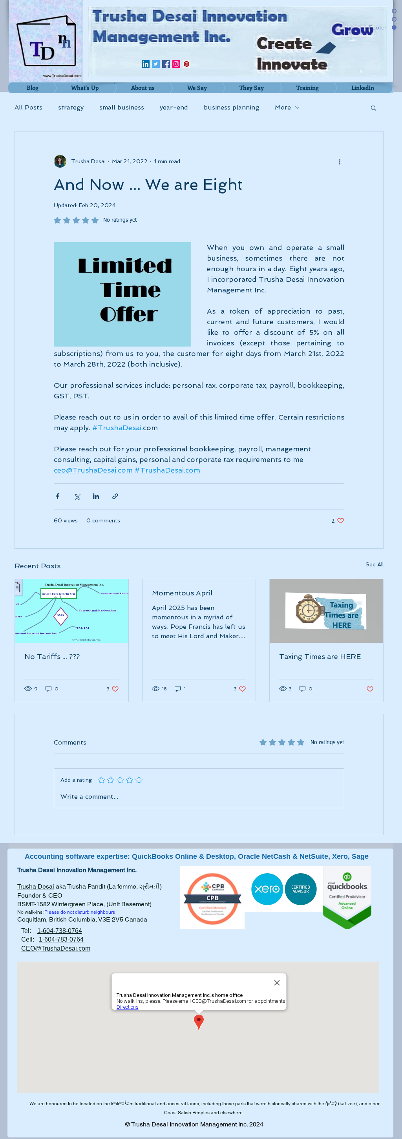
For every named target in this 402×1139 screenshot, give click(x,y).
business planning (231, 107)
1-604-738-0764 (59, 930)
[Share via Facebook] (57, 496)
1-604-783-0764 (61, 939)
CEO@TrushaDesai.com (55, 948)
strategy (71, 107)
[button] (373, 107)
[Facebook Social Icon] (166, 64)
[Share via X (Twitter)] (76, 496)
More (283, 107)
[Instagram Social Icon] (176, 64)
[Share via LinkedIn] (96, 496)
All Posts (28, 107)
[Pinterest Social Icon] (186, 64)
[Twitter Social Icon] (156, 64)
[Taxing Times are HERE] (326, 611)
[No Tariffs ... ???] (71, 611)
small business (121, 107)
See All (374, 564)
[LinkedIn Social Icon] (146, 64)
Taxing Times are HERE (320, 656)
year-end (174, 107)
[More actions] (339, 161)
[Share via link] (115, 496)
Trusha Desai (35, 886)
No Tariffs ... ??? (52, 656)
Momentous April (182, 593)
